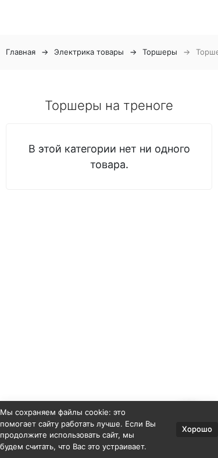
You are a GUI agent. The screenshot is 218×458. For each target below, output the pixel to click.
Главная (20, 51)
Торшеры (159, 51)
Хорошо (197, 429)
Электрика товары (89, 51)
